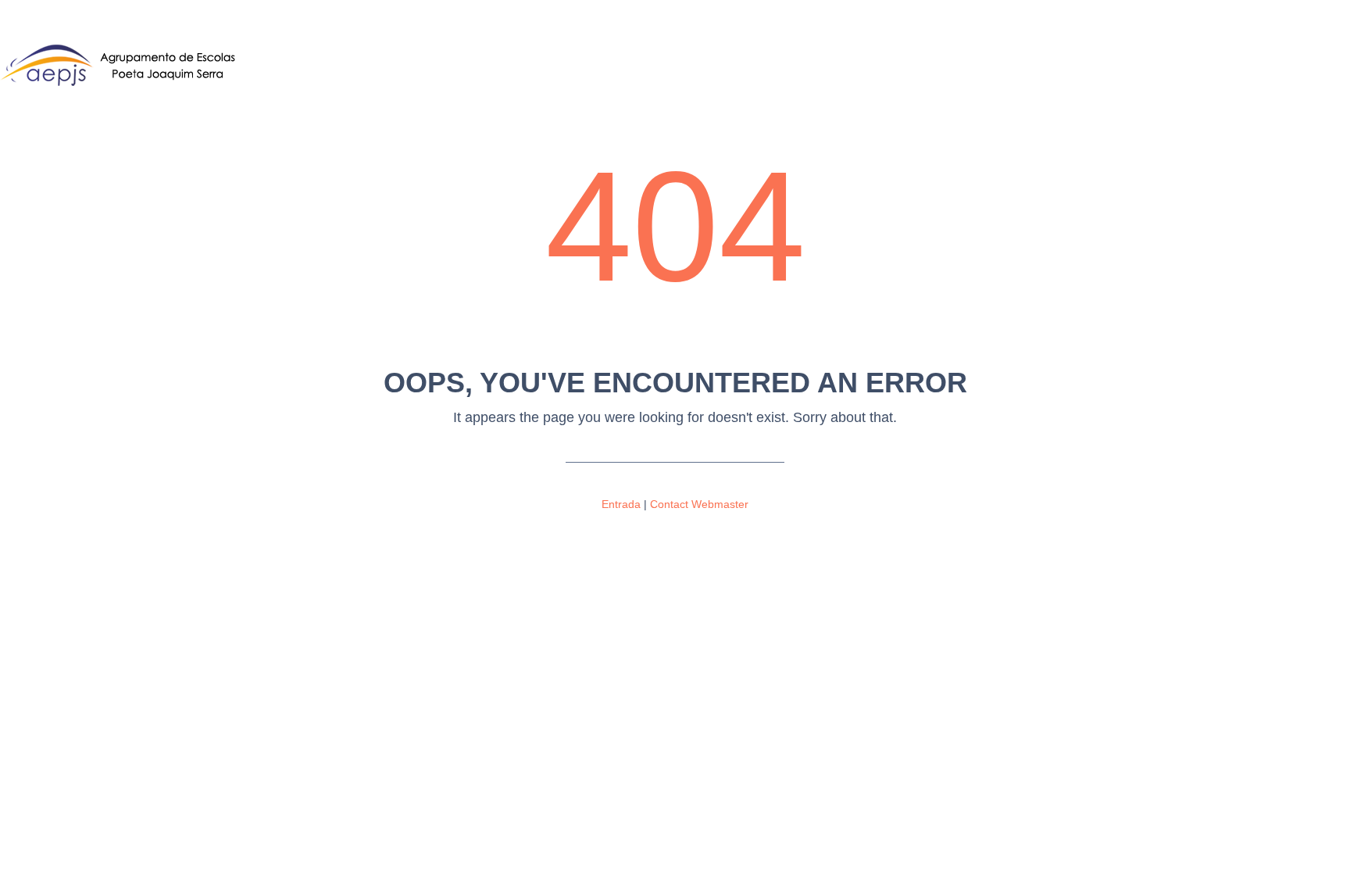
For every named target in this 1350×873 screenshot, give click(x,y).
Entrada (621, 504)
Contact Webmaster (699, 504)
